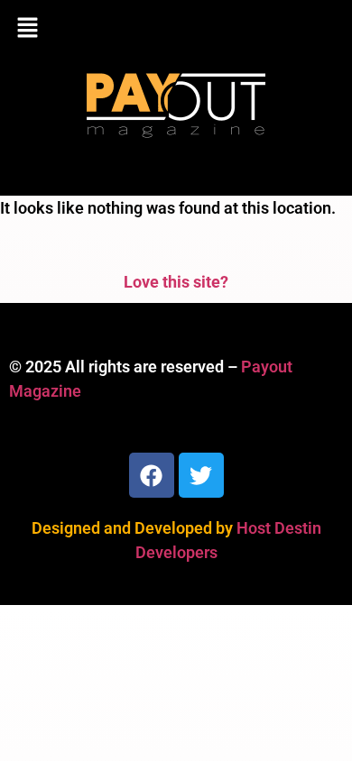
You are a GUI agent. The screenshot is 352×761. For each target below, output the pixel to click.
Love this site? (176, 281)
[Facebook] (151, 475)
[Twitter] (201, 475)
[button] (176, 29)
